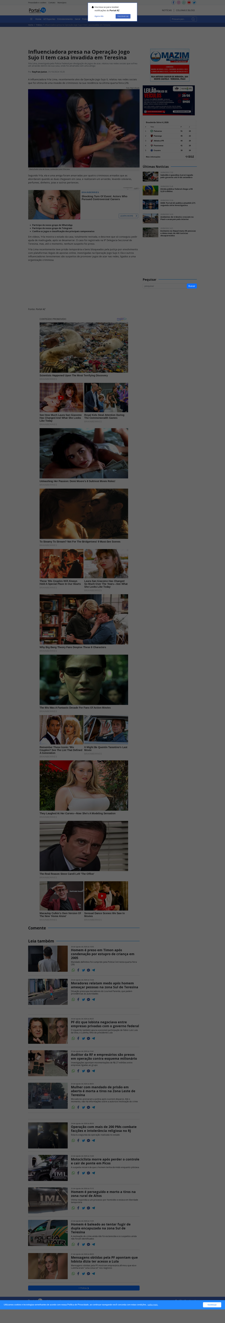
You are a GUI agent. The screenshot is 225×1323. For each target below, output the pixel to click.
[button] (200, 1305)
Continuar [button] (212, 1305)
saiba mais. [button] (153, 1305)
